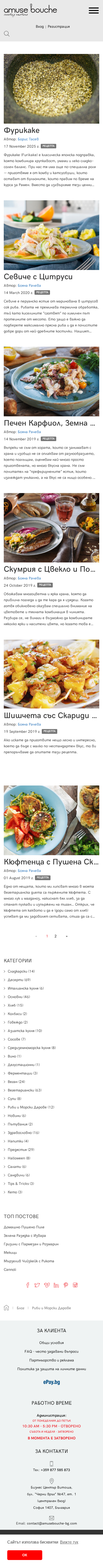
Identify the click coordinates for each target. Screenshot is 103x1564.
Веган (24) (16, 1081)
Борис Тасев (28, 139)
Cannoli (10, 1269)
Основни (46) (19, 997)
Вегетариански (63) (25, 1090)
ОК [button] (24, 1555)
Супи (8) (14, 1098)
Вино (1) (14, 1056)
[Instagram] (75, 1285)
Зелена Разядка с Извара (25, 1235)
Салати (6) (17, 1166)
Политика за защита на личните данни (51, 1369)
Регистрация (59, 26)
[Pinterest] (66, 1285)
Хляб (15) (15, 1005)
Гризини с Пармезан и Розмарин (31, 1244)
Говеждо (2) (18, 1022)
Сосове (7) (17, 1039)
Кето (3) (15, 1192)
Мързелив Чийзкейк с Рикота (29, 1261)
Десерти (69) (19, 980)
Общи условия (51, 1342)
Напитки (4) (18, 1141)
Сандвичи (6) (19, 1175)
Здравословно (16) (23, 1132)
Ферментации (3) (23, 1073)
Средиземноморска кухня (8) (32, 1047)
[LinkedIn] (56, 1285)
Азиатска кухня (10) (25, 1031)
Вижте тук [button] (69, 1542)
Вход (40, 26)
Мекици (10, 1252)
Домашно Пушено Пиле (24, 1227)
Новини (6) (17, 1115)
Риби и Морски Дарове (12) (31, 1107)
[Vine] (47, 1285)
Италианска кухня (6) (26, 988)
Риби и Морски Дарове (51, 1308)
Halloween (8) (19, 1158)
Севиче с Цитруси (38, 277)
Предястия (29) (21, 1149)
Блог (20, 1308)
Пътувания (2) (20, 1124)
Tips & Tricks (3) (21, 1183)
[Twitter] (37, 1285)
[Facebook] (28, 1285)
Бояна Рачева (29, 285)
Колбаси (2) (17, 1014)
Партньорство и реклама (51, 1360)
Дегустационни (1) (24, 1064)
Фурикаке (22, 130)
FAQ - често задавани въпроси (51, 1351)
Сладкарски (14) (21, 971)
